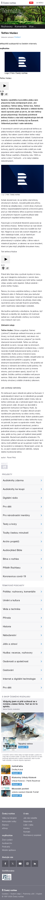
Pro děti (7, 506)
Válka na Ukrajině (9, 818)
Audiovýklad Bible (12, 550)
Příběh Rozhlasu (11, 567)
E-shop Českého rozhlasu (16, 697)
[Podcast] (2, 94)
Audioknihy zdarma (13, 480)
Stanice (5, 825)
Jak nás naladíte (30, 818)
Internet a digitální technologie (19, 678)
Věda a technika (11, 609)
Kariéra (26, 828)
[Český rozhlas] (8, 3)
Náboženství (9, 635)
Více (32, 26)
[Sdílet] (6, 94)
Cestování (8, 670)
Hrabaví (17, 37)
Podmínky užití (28, 894)
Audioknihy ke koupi (13, 489)
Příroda (7, 617)
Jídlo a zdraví (10, 644)
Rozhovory (6, 26)
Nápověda (27, 821)
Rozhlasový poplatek (32, 835)
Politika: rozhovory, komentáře (19, 591)
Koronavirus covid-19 (14, 576)
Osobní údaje (15, 894)
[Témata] (22, 15)
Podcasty (6, 847)
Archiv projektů (11, 541)
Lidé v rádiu (28, 825)
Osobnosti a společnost (15, 661)
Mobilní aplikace (9, 850)
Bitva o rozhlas (11, 559)
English (39, 894)
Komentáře (21, 26)
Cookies (5, 894)
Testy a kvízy (10, 524)
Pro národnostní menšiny (16, 515)
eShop (5, 828)
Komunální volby (9, 821)
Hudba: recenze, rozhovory (17, 652)
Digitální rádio (10, 497)
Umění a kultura (11, 600)
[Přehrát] (4, 86)
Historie (7, 626)
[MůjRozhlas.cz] (4, 49)
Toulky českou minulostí (15, 532)
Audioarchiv (7, 843)
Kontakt (26, 832)
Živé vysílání (7, 840)
